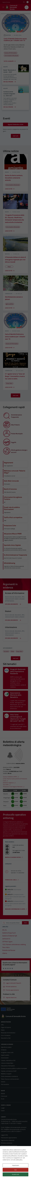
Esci (15, 1170)
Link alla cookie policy (16, 1160)
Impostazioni (15, 1165)
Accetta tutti (15, 1174)
